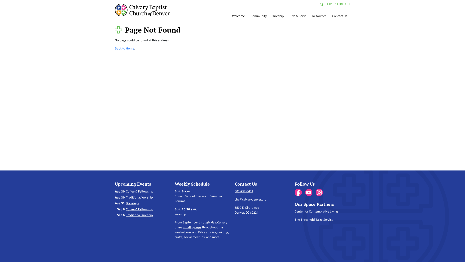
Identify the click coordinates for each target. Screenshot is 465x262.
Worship (278, 16)
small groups (192, 227)
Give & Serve (298, 16)
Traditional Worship (139, 197)
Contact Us (339, 16)
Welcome (238, 16)
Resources (319, 16)
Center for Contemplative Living (316, 211)
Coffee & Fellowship (139, 191)
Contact (343, 4)
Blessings (132, 203)
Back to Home (124, 48)
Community (259, 16)
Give (330, 4)
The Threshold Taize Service (314, 219)
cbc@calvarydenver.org (250, 199)
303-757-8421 (244, 191)
